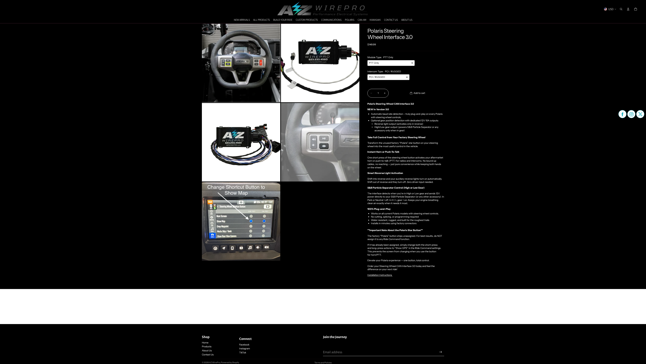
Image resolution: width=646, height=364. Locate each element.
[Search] (621, 9)
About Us (207, 350)
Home (205, 342)
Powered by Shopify (230, 362)
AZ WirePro (214, 362)
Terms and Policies (323, 362)
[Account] (628, 9)
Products (206, 346)
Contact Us (208, 354)
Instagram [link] (244, 348)
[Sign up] (440, 352)
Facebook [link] (244, 344)
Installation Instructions (379, 275)
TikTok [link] (242, 352)
